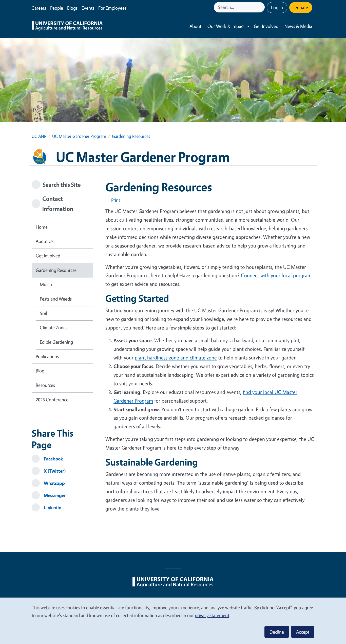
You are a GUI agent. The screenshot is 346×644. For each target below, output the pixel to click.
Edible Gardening (56, 342)
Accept (302, 632)
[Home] (67, 26)
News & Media (298, 26)
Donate (301, 7)
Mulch (46, 284)
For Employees (112, 8)
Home (42, 227)
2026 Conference (52, 400)
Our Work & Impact (226, 26)
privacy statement (212, 615)
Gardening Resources (56, 270)
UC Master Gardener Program (79, 136)
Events (88, 8)
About (195, 26)
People (56, 8)
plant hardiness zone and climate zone (176, 357)
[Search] (261, 7)
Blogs (72, 8)
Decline (277, 632)
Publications (47, 356)
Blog (40, 371)
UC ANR (39, 136)
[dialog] (173, 620)
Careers (38, 8)
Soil (43, 313)
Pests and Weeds (56, 299)
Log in (277, 7)
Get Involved (266, 26)
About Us (44, 241)
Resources (45, 385)
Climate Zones (53, 327)
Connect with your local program (276, 275)
